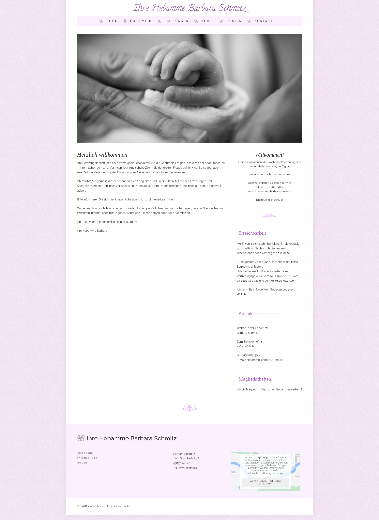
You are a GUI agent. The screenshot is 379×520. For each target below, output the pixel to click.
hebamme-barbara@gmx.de (274, 191)
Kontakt (263, 21)
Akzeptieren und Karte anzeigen (265, 482)
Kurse (207, 21)
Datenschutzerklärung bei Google (265, 473)
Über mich (141, 21)
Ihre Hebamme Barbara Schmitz (189, 9)
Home (111, 21)
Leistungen (176, 21)
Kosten (234, 21)
